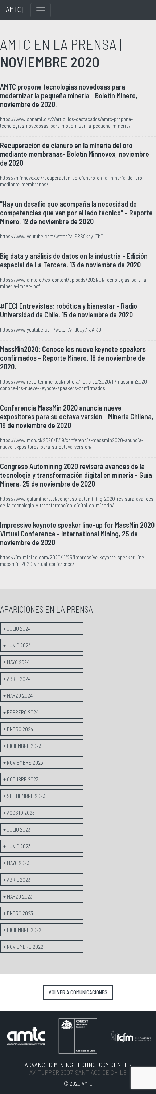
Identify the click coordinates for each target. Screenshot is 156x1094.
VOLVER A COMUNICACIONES (78, 992)
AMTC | (15, 9)
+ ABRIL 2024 (16, 678)
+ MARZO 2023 (18, 896)
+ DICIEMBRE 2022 (22, 930)
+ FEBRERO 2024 (20, 712)
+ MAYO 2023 (16, 863)
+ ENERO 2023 (18, 913)
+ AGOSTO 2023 (19, 812)
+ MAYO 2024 (16, 662)
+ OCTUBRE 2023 (20, 779)
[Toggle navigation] (40, 10)
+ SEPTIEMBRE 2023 (24, 796)
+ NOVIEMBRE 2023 (23, 762)
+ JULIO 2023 (16, 829)
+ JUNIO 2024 (17, 645)
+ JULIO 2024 (16, 628)
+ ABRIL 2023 (16, 879)
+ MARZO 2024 (18, 695)
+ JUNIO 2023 (17, 846)
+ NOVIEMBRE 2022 (23, 946)
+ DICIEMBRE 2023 (22, 745)
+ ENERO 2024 (18, 729)
